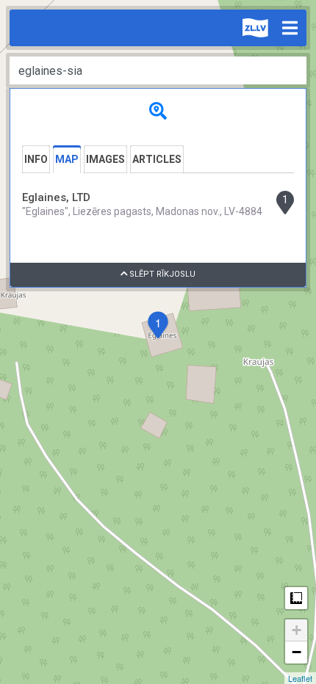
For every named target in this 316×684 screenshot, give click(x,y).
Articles (157, 159)
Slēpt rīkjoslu (161, 274)
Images (105, 159)
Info (36, 159)
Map (67, 159)
